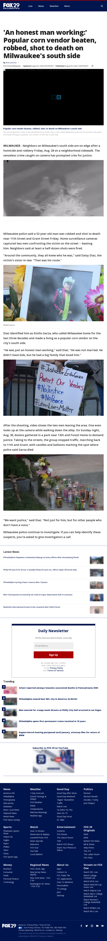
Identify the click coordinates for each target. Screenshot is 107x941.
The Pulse (88, 857)
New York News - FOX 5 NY (40, 879)
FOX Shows (62, 834)
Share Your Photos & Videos (66, 848)
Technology (8, 882)
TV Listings (62, 888)
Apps (59, 868)
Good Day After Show (67, 793)
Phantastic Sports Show (11, 832)
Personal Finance (11, 878)
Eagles (6, 840)
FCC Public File (63, 875)
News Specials (36, 841)
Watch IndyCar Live (92, 890)
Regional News (39, 864)
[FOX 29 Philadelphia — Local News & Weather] (12, 6)
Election (87, 793)
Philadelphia (8, 796)
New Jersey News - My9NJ (38, 873)
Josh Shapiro (89, 803)
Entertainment (66, 827)
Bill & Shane (89, 844)
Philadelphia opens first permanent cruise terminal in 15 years (52, 721)
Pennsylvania (9, 799)
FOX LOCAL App (37, 868)
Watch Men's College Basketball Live (93, 895)
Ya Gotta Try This (65, 809)
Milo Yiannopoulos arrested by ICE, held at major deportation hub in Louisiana (37, 594)
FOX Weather (36, 802)
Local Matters (36, 854)
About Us (62, 864)
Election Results (91, 796)
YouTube (34, 851)
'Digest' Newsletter (65, 799)
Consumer (8, 872)
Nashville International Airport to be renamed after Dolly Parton (31, 607)
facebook (81, 926)
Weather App (36, 815)
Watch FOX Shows (65, 844)
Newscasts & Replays (40, 834)
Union (6, 853)
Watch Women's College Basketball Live (92, 902)
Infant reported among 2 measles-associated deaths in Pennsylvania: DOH (58, 688)
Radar (32, 805)
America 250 (9, 793)
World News (8, 816)
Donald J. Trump (91, 799)
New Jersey (8, 803)
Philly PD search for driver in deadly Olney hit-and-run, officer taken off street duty (40, 569)
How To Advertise (65, 882)
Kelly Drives (89, 847)
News (6, 789)
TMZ (59, 841)
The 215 (87, 851)
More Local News (11, 809)
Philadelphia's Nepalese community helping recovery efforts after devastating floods (41, 557)
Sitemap (60, 895)
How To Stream (37, 831)
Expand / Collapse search (102, 6)
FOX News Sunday (11, 819)
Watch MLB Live (91, 881)
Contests (61, 831)
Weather (35, 789)
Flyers (6, 843)
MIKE (86, 834)
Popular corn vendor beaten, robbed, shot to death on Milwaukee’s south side (42, 128)
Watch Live (62, 806)
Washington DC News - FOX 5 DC (40, 885)
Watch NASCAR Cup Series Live (93, 885)
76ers (5, 850)
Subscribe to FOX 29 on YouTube (50, 748)
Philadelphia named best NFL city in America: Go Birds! (48, 699)
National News (10, 813)
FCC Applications (64, 878)
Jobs (59, 892)
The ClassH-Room (65, 837)
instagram (92, 926)
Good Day (63, 789)
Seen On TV (62, 813)
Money (7, 864)
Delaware (7, 806)
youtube (97, 926)
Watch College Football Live (90, 876)
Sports (7, 827)
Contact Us (62, 872)
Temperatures (36, 809)
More (67, 6)
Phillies (6, 846)
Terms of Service (55, 670)
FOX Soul (34, 847)
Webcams (34, 844)
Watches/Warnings (38, 812)
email (102, 926)
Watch (34, 827)
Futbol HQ (8, 836)
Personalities (62, 885)
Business (7, 868)
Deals (5, 875)
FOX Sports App (10, 856)
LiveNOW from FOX (39, 837)
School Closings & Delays (38, 797)
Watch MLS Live (91, 911)
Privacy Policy (56, 668)
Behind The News (92, 841)
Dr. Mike (60, 819)
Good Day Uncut (64, 816)
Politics (88, 789)
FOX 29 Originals (89, 828)
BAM (86, 837)
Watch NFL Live (91, 872)
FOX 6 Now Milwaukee (12, 66)
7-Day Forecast (37, 793)
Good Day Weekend (66, 796)
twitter (86, 926)
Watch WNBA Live (92, 908)
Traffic (60, 803)
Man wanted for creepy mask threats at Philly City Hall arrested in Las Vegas (60, 710)
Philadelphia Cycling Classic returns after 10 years (25, 582)
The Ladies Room (92, 854)
